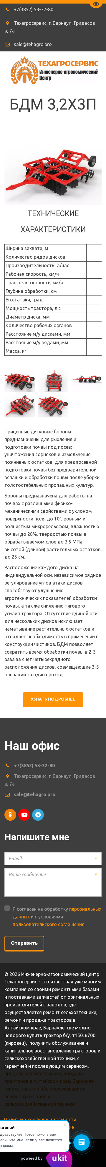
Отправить (24, 943)
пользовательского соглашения (49, 924)
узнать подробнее (53, 699)
